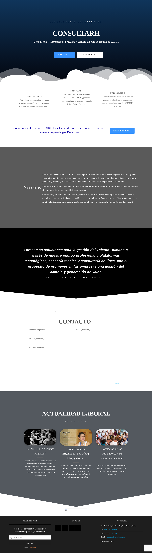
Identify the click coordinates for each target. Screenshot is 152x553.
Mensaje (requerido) (37, 347)
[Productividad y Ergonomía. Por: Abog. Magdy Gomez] (76, 437)
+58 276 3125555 (110, 533)
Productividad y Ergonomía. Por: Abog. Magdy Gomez (76, 453)
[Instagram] (72, 528)
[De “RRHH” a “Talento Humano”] (40, 437)
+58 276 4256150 (110, 529)
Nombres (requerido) (37, 329)
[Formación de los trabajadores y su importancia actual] (112, 437)
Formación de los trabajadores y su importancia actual (112, 453)
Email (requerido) (83, 329)
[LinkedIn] (78, 528)
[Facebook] (65, 528)
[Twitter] (58, 528)
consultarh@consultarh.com (115, 537)
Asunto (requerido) (36, 338)
